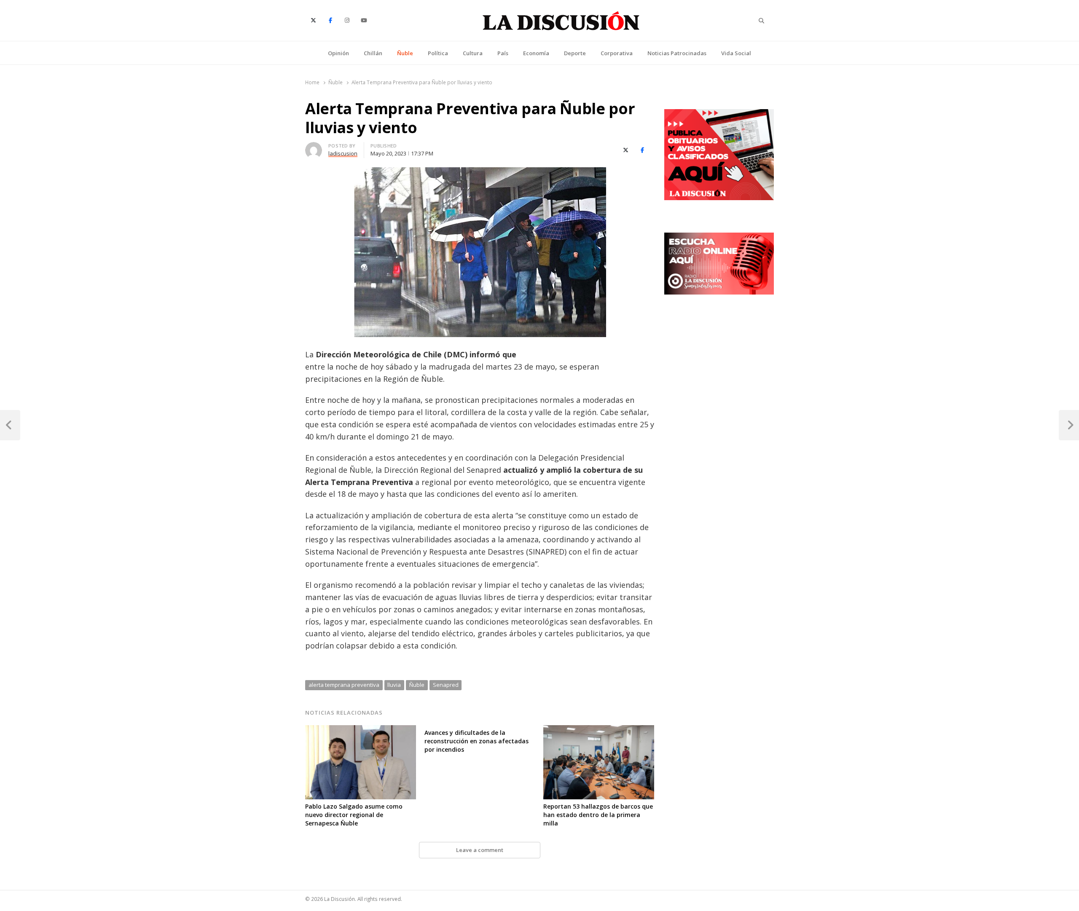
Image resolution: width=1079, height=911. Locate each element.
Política (438, 53)
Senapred (446, 685)
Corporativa (617, 53)
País (502, 53)
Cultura (473, 53)
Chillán (373, 53)
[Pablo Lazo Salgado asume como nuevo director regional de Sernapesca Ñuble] (360, 730)
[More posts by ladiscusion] (313, 147)
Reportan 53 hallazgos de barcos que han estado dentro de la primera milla (598, 814)
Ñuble (405, 53)
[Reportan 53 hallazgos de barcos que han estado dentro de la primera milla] (598, 730)
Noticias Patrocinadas (676, 53)
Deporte (575, 53)
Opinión (338, 53)
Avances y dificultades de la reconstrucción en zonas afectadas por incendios (476, 741)
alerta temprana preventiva (344, 685)
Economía (536, 53)
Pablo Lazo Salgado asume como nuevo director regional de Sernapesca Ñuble (354, 814)
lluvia (394, 685)
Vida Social (736, 53)
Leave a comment (479, 850)
